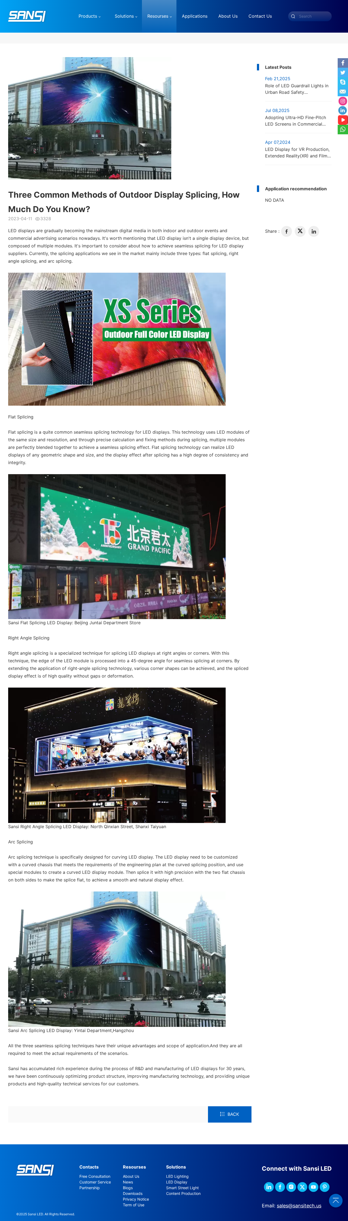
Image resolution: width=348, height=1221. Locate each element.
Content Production (183, 1193)
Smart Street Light (182, 1188)
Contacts (89, 1167)
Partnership (89, 1188)
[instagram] (291, 1187)
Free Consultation (94, 1176)
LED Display (176, 1182)
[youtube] (313, 1187)
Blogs (128, 1188)
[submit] (293, 16)
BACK (233, 1114)
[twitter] (300, 231)
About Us (131, 1176)
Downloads (132, 1193)
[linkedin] (313, 231)
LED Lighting (177, 1176)
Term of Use (133, 1205)
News (128, 1182)
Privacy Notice (136, 1199)
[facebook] (286, 231)
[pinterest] (325, 1187)
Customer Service (95, 1182)
